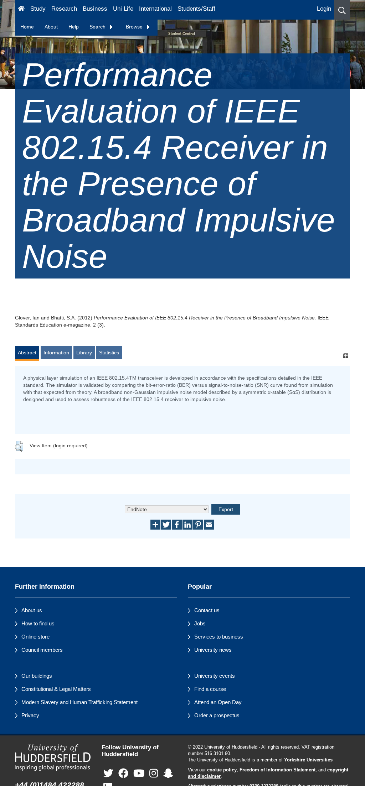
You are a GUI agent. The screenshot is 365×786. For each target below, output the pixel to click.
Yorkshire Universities (308, 760)
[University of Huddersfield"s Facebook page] (123, 773)
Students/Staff (196, 8)
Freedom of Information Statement (277, 769)
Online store (35, 637)
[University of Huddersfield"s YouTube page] (139, 773)
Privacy (30, 715)
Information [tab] (56, 352)
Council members (42, 650)
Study (38, 8)
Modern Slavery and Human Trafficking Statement (79, 702)
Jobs (200, 623)
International (155, 8)
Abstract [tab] (27, 352)
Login (324, 8)
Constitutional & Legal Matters (56, 689)
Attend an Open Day (218, 702)
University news (213, 650)
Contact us (207, 610)
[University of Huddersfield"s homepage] (53, 757)
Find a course (210, 689)
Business (95, 8)
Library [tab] (84, 352)
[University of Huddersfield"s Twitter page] (108, 773)
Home (27, 27)
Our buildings (36, 676)
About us (31, 610)
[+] (345, 356)
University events (214, 676)
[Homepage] (21, 10)
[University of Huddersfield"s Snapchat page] (168, 773)
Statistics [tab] (109, 352)
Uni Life (123, 8)
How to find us (38, 623)
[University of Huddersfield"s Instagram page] (153, 773)
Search (98, 27)
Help (73, 27)
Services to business (218, 637)
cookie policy (222, 769)
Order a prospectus (217, 715)
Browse (135, 27)
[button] (342, 10)
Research (64, 8)
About (51, 27)
